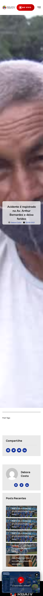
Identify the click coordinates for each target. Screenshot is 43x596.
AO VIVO (26, 7)
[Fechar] (37, 575)
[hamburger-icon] (39, 7)
